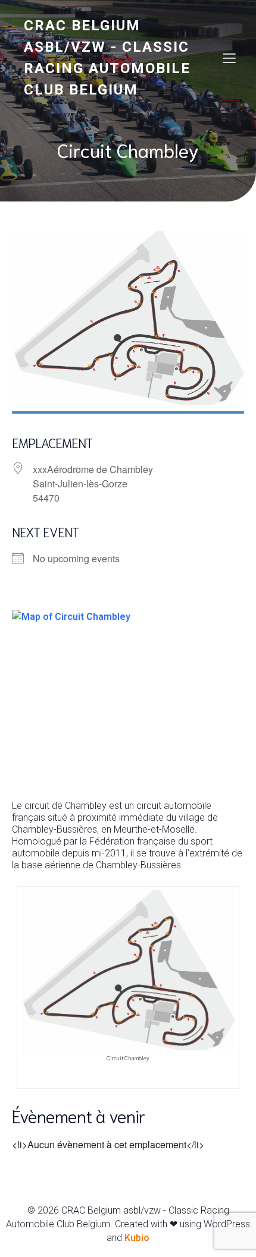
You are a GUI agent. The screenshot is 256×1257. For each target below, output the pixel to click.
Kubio (136, 1237)
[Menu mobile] (229, 58)
